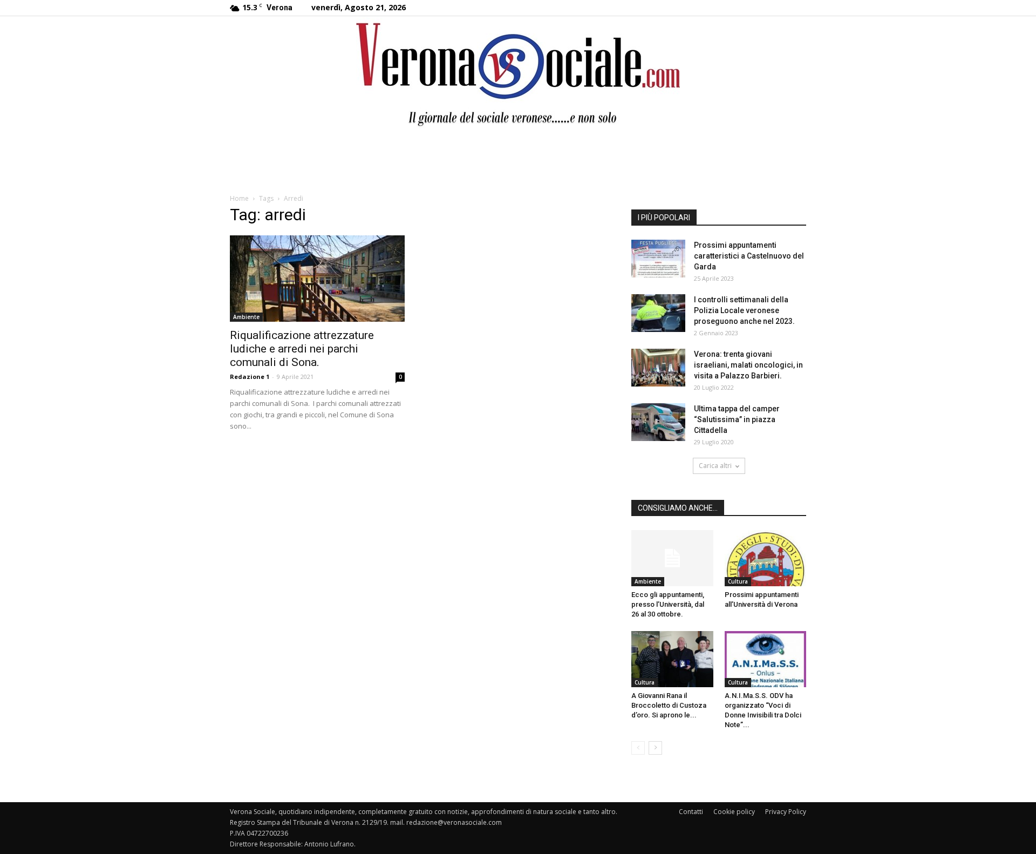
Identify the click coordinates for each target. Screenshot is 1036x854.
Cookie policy (734, 811)
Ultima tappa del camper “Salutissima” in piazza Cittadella (737, 419)
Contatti (691, 811)
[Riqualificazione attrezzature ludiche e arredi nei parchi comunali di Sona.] (317, 278)
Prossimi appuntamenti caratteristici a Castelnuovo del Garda (749, 256)
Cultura (738, 581)
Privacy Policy (785, 811)
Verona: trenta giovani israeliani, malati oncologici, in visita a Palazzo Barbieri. (748, 365)
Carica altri (715, 465)
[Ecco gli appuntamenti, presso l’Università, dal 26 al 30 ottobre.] (672, 558)
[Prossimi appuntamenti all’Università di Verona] (766, 558)
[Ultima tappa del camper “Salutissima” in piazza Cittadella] (658, 422)
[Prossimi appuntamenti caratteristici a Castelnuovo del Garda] (658, 258)
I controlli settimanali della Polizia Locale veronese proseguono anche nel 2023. (744, 310)
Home (239, 198)
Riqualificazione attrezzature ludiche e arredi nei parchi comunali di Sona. (302, 349)
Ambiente (246, 317)
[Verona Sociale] (518, 73)
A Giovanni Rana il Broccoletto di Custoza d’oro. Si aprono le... (668, 705)
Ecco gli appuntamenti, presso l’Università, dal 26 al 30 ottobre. (667, 604)
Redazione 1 (249, 376)
